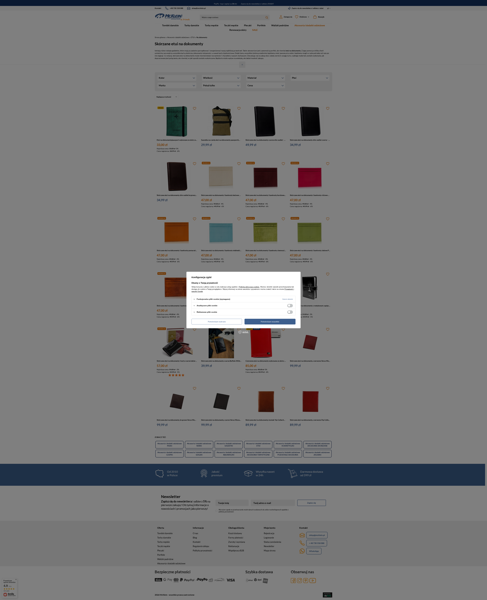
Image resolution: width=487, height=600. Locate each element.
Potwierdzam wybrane (217, 321)
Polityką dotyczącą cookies (249, 287)
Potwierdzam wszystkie (270, 321)
